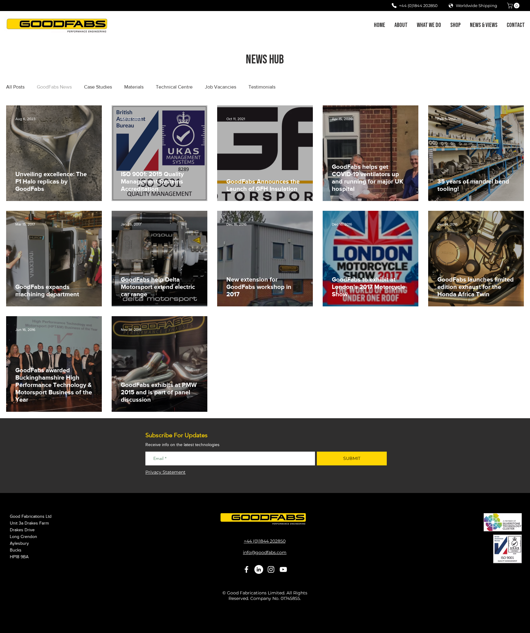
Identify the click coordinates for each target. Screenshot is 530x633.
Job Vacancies (220, 86)
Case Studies (98, 86)
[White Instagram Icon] (271, 569)
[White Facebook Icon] (246, 569)
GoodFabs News (54, 86)
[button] (514, 5)
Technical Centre (174, 86)
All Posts (15, 86)
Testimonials (261, 86)
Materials (134, 86)
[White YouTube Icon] (283, 569)
